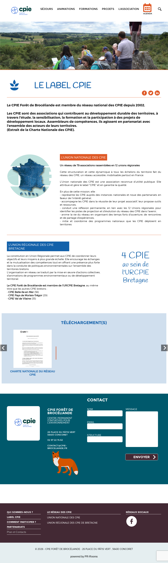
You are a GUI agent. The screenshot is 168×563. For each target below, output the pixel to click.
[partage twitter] (150, 93)
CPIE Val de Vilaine (19, 298)
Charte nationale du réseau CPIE (32, 373)
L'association (128, 9)
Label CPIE (13, 517)
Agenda (147, 13)
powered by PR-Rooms (84, 556)
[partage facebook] (144, 93)
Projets (108, 9)
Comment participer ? (21, 522)
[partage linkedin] (157, 93)
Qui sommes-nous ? (20, 512)
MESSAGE (131, 409)
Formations (88, 9)
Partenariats (16, 527)
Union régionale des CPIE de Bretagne (72, 523)
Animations (66, 9)
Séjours (46, 9)
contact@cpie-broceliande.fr (57, 446)
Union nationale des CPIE (78, 181)
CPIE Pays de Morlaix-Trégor (25, 295)
